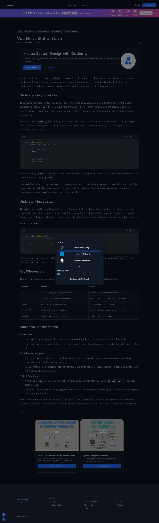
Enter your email (64, 271)
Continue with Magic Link (79, 279)
